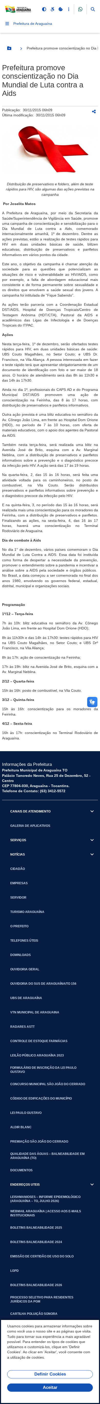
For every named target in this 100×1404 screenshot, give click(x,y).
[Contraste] (44, 9)
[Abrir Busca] (93, 9)
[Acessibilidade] (52, 9)
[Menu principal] (7, 23)
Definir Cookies (50, 1374)
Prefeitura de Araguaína (32, 24)
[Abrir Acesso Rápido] (69, 9)
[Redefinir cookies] (60, 9)
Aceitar (50, 1387)
